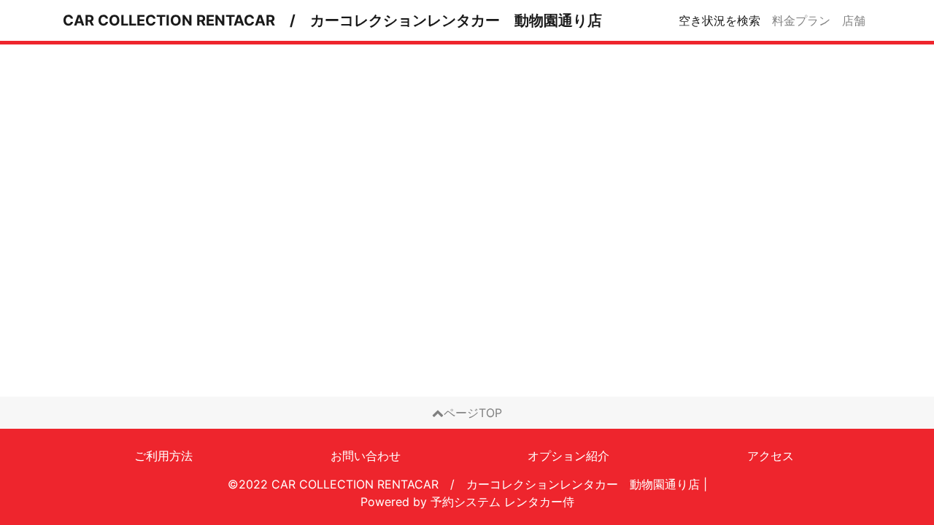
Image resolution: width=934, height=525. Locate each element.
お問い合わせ (366, 455)
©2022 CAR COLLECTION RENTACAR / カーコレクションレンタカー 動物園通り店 (464, 484)
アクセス (770, 455)
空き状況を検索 (719, 20)
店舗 (853, 20)
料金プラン (801, 20)
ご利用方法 (163, 455)
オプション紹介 (568, 455)
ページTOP (473, 412)
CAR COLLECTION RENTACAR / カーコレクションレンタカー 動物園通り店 (332, 20)
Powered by (467, 501)
